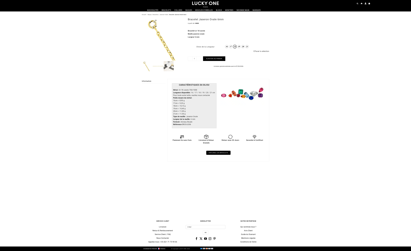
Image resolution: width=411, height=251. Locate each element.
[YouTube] (205, 238)
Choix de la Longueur (205, 47)
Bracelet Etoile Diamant (189, 204)
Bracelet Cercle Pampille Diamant (253, 204)
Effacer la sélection (261, 51)
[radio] (226, 46)
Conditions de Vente (248, 242)
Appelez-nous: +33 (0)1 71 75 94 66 (162, 242)
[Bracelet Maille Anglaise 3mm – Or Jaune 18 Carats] (221, 173)
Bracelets (155, 14)
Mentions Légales (248, 238)
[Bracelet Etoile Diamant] (190, 173)
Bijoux (149, 14)
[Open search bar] (357, 3)
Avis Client (248, 231)
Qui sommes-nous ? (248, 227)
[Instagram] (210, 238)
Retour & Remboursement (163, 231)
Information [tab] (146, 81)
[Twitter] (201, 238)
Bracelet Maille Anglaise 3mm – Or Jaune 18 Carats (221, 205)
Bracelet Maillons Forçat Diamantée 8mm (157, 205)
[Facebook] (196, 238)
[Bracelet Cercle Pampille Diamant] (253, 173)
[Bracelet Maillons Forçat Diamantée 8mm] (158, 173)
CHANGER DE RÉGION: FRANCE (154, 249)
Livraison (162, 227)
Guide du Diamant (248, 234)
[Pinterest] (214, 238)
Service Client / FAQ (163, 234)
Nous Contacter (162, 238)
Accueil (144, 14)
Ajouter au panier (214, 58)
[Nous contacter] (362, 3)
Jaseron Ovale (164, 14)
